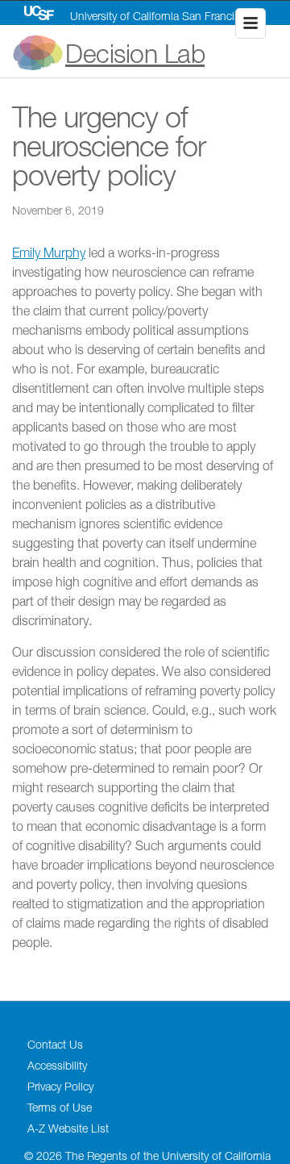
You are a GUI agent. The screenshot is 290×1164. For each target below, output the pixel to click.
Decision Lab (135, 53)
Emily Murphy (48, 252)
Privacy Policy (60, 1086)
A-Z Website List (68, 1128)
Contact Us (55, 1044)
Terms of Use (59, 1107)
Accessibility (57, 1065)
